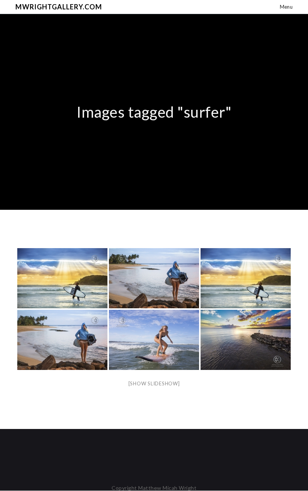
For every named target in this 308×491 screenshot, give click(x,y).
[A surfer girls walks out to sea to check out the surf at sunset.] (154, 278)
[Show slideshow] (154, 383)
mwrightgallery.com (58, 7)
